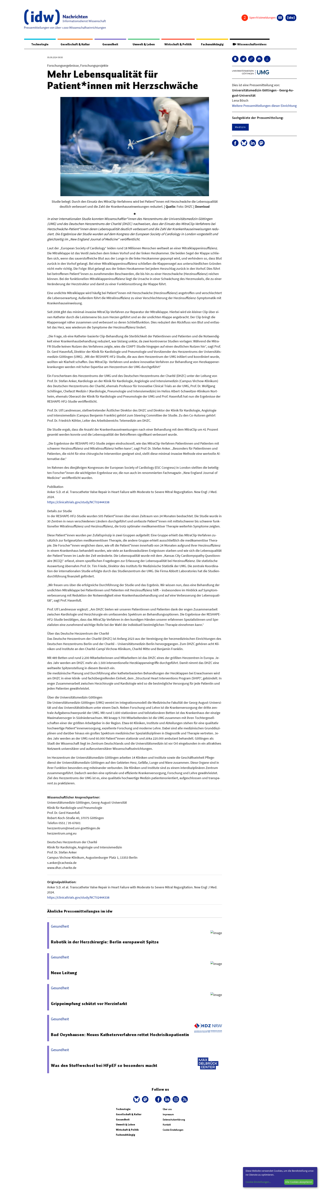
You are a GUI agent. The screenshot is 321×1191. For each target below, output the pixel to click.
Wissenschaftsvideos (251, 44)
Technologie (39, 44)
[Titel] (235, 59)
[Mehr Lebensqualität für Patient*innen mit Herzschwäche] (243, 59)
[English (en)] (280, 17)
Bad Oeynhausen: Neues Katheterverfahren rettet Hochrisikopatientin (120, 1034)
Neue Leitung (64, 973)
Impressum (168, 1114)
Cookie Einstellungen (173, 1129)
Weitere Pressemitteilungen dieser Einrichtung (264, 105)
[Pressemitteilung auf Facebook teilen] (235, 143)
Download (202, 206)
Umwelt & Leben (144, 44)
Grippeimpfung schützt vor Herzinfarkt (89, 1003)
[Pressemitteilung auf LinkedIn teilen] (252, 143)
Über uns (167, 1109)
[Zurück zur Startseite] (65, 19)
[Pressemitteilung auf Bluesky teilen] (244, 143)
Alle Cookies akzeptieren (298, 1182)
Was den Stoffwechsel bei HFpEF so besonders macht (104, 1065)
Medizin (240, 127)
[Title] (251, 59)
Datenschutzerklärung (174, 1119)
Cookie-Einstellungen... (258, 1182)
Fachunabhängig (212, 44)
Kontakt (167, 1124)
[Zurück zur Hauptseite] (291, 17)
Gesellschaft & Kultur (75, 44)
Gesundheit (110, 44)
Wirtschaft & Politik (178, 44)
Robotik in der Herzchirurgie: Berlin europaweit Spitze (105, 942)
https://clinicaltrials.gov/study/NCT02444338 (78, 502)
